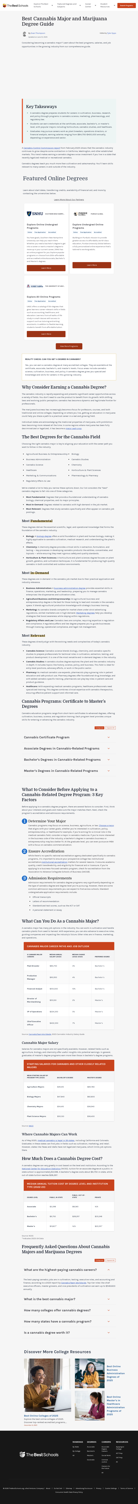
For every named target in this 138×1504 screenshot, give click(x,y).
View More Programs (69, 346)
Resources (122, 1442)
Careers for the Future (106, 1467)
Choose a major (106, 825)
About (48, 1488)
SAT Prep (119, 1458)
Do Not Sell (58, 1488)
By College (76, 1451)
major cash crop (74, 428)
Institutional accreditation (54, 862)
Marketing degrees (85, 613)
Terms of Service (126, 1488)
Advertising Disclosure (84, 1488)
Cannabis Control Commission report (42, 148)
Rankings (78, 1442)
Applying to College (120, 1448)
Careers (106, 1442)
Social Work (106, 1455)
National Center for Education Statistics (41, 1168)
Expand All (110, 728)
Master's (90, 1455)
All (73, 1455)
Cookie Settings (111, 1488)
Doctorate (90, 1460)
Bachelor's (91, 1451)
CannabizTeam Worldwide (40, 1034)
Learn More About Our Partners (69, 199)
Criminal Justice (105, 1461)
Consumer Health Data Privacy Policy (69, 1492)
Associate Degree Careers (105, 1449)
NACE (31, 1126)
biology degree (44, 536)
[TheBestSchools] (15, 5)
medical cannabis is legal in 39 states (56, 1140)
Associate (91, 1447)
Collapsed (99, 728)
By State (76, 1447)
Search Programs (126, 5)
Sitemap (69, 1488)
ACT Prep (119, 1453)
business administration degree (69, 588)
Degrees (91, 1442)
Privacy (98, 1488)
